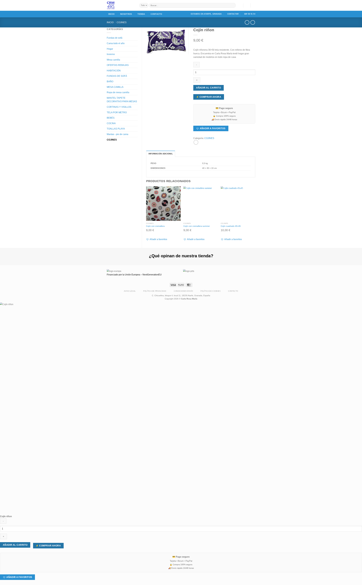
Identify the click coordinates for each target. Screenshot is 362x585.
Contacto (156, 14)
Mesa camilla (113, 60)
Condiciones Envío (183, 291)
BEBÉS (111, 118)
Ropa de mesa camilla (118, 92)
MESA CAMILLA (115, 87)
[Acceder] (246, 5)
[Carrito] (253, 5)
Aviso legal (130, 291)
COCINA (111, 123)
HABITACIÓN (114, 70)
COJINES (122, 22)
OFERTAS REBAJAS (118, 65)
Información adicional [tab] (160, 154)
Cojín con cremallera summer (196, 226)
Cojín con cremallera (155, 226)
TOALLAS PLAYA (116, 129)
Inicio (111, 14)
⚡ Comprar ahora (208, 97)
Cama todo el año (116, 43)
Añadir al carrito (208, 88)
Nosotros (126, 14)
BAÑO (110, 81)
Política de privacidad (154, 291)
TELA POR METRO (117, 112)
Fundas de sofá (114, 38)
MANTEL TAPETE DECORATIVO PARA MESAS (122, 100)
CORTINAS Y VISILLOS (119, 107)
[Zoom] (150, 51)
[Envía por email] (196, 142)
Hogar (110, 49)
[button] (210, 128)
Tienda (141, 14)
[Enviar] (233, 5)
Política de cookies (211, 291)
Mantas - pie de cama (117, 134)
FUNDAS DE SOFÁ (117, 76)
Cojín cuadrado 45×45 (231, 226)
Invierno (111, 54)
